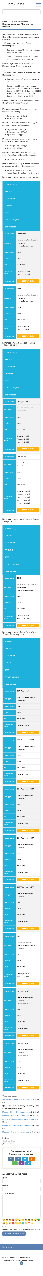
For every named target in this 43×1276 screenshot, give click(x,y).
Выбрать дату (28, 281)
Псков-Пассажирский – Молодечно (17, 1100)
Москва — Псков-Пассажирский (15, 1132)
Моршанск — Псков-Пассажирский (17, 1126)
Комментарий (8, 1194)
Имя (4, 1178)
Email (5, 1186)
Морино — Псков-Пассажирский (15, 1116)
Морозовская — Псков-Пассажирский (18, 1119)
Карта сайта (7, 1247)
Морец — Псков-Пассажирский (15, 1112)
